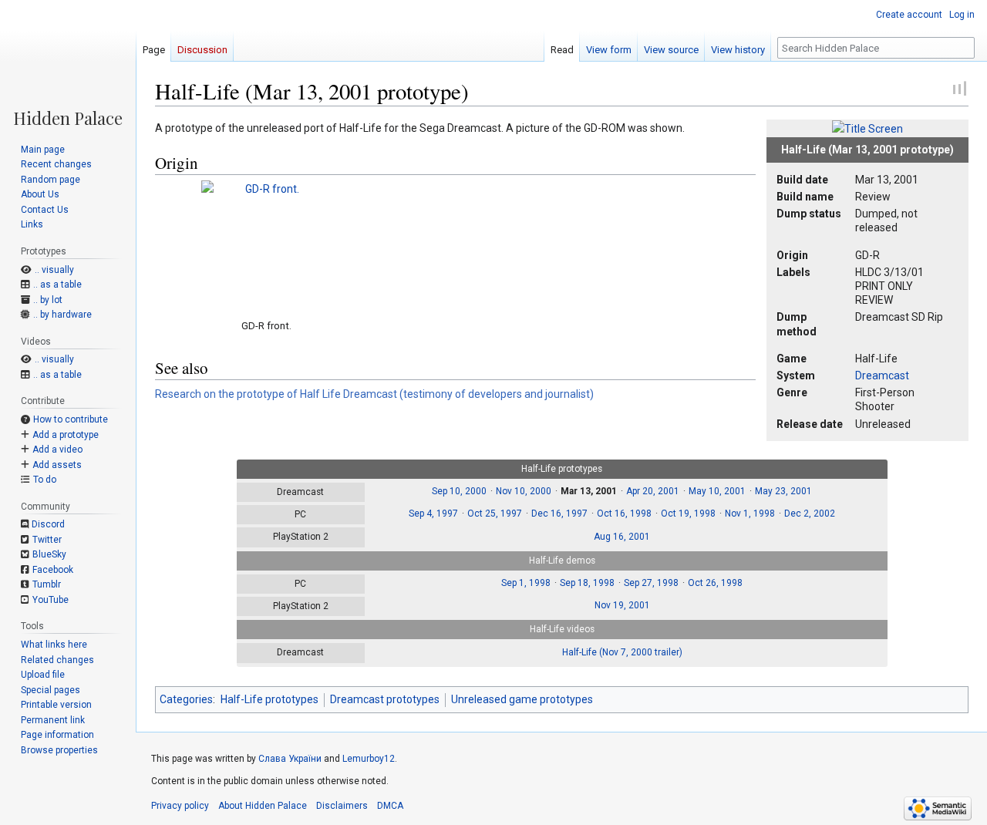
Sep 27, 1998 (651, 583)
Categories (186, 699)
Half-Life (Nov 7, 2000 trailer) (622, 652)
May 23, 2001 (783, 491)
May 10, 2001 (717, 491)
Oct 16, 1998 (624, 513)
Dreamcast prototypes (385, 699)
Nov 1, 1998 (750, 513)
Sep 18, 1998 (587, 583)
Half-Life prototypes (269, 699)
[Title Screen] (867, 128)
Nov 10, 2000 (523, 491)
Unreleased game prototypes (522, 699)
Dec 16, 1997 (559, 513)
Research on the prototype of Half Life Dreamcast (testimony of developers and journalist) (374, 394)
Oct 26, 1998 (715, 583)
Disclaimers (342, 805)
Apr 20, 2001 (652, 491)
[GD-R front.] (266, 245)
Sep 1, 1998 (526, 583)
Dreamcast (882, 375)
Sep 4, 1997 (433, 513)
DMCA (390, 805)
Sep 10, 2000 (459, 491)
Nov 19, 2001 (622, 605)
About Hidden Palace (262, 805)
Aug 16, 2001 (622, 536)
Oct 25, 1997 (494, 513)
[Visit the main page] (68, 63)
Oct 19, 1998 (688, 513)
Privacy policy (180, 805)
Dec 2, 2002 (809, 513)
